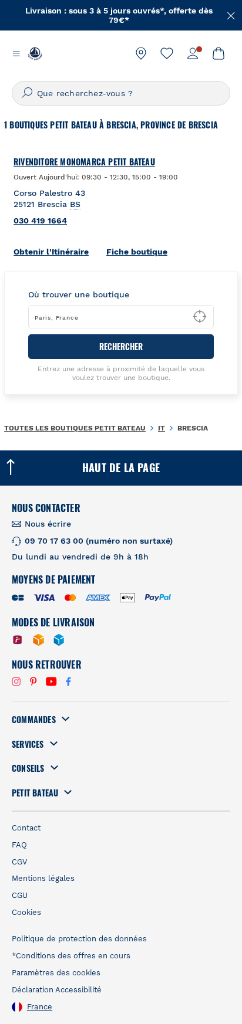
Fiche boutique (136, 251)
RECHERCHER (121, 346)
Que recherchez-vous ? (85, 93)
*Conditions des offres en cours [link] (71, 955)
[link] (141, 53)
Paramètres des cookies (56, 972)
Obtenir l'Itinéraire (51, 251)
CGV (19, 861)
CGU (20, 895)
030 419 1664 (40, 220)
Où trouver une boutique (78, 294)
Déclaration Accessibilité (57, 989)
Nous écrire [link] (48, 523)
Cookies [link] (26, 912)
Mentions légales (43, 878)
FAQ (19, 844)
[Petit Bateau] (35, 53)
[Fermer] (231, 15)
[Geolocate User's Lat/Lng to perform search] (200, 317)
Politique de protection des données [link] (79, 938)
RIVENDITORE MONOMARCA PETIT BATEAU (84, 162)
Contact (26, 827)
